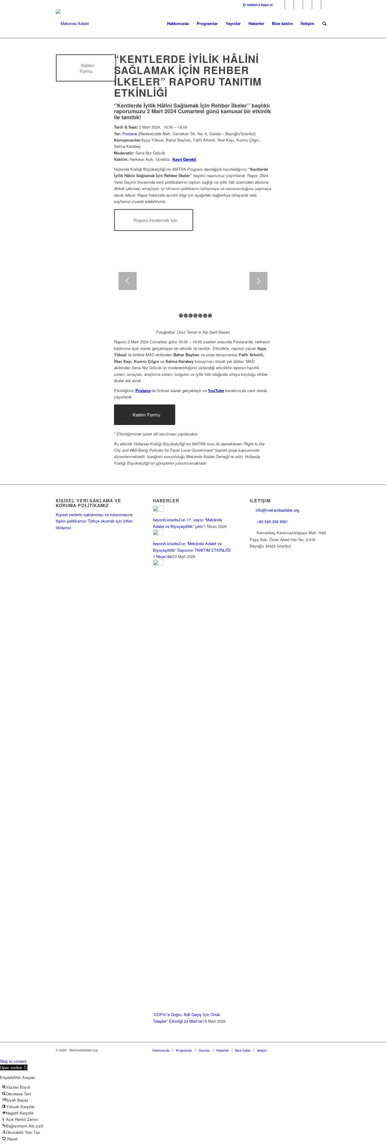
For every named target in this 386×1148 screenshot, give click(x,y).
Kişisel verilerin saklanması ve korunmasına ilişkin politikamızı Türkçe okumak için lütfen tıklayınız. (94, 521)
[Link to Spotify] (325, 4)
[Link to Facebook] (280, 4)
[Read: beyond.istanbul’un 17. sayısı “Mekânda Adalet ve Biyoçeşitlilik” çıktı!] (158, 510)
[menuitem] (256, 4)
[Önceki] (128, 281)
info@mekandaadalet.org (277, 510)
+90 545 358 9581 (273, 521)
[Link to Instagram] (298, 4)
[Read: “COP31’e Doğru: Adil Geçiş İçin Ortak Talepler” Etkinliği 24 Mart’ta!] (158, 564)
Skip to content (13, 1061)
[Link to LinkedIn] (307, 4)
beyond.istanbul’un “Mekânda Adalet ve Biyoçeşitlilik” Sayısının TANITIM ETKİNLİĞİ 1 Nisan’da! (192, 550)
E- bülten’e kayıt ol (258, 4)
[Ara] (324, 23)
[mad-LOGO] (72, 23)
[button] (13, 1067)
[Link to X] (289, 4)
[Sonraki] (258, 281)
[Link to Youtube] (316, 4)
